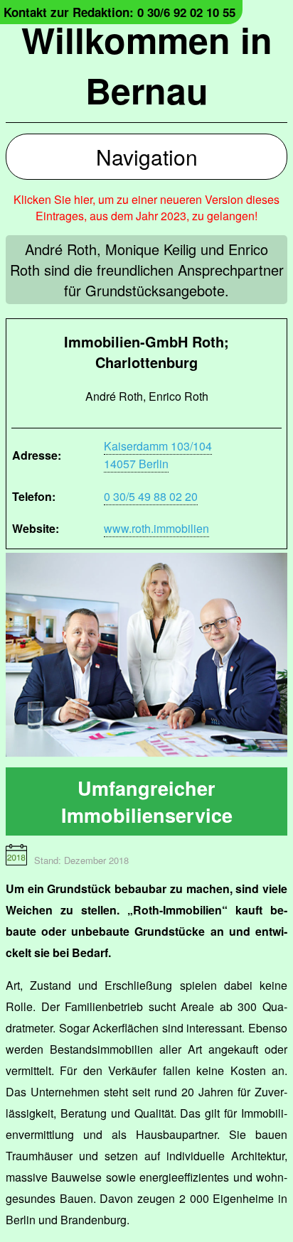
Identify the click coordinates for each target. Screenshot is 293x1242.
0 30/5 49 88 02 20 (151, 496)
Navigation (147, 156)
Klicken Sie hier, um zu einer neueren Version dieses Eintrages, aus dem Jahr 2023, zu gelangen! (146, 207)
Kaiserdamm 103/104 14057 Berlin (158, 455)
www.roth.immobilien (156, 528)
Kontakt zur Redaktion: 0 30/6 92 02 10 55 (119, 12)
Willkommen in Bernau (146, 64)
